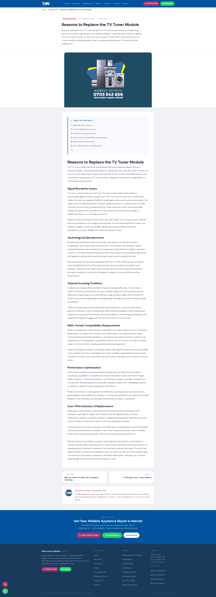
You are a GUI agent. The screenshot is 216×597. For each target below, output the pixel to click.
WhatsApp (168, 3)
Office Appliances (157, 579)
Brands (107, 3)
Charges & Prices (100, 576)
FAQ (155, 593)
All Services (98, 564)
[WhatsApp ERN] (5, 591)
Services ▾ (76, 3)
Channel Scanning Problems (84, 133)
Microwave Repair (129, 576)
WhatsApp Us (114, 535)
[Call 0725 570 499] (5, 584)
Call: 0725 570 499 (90, 535)
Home (67, 3)
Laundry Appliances (158, 571)
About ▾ (99, 3)
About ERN (98, 559)
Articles (97, 585)
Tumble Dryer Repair (130, 585)
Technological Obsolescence (84, 129)
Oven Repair (127, 568)
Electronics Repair (157, 583)
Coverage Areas (100, 572)
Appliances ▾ (88, 3)
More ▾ (125, 3)
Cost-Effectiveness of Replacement (87, 146)
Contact (116, 3)
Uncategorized (69, 19)
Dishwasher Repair (129, 572)
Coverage (162, 593)
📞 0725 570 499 (157, 562)
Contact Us (98, 581)
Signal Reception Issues (82, 125)
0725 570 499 (152, 3)
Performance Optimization (84, 142)
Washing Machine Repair (131, 555)
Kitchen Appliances (157, 575)
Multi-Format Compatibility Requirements (90, 138)
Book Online (131, 535)
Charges (171, 593)
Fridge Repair (127, 559)
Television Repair (128, 581)
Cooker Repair (127, 564)
